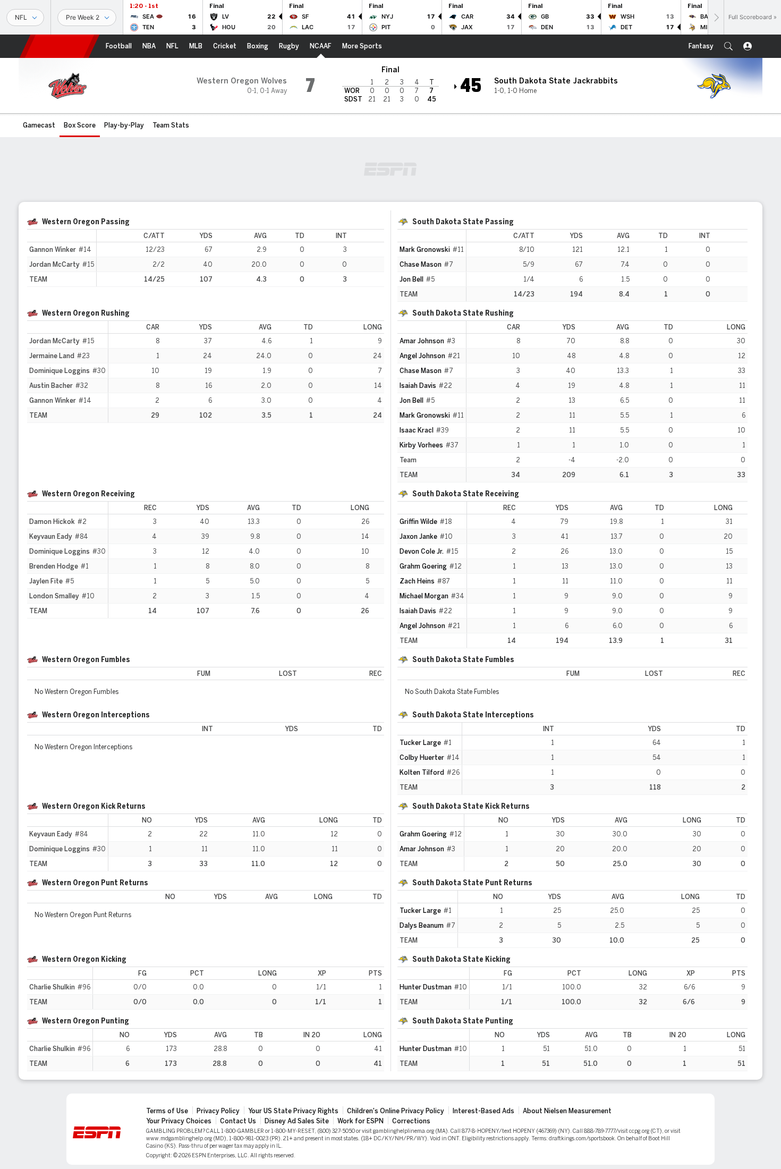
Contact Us (238, 1121)
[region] (240, 258)
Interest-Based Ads (483, 1111)
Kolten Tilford (422, 772)
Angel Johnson (422, 356)
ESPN (59, 46)
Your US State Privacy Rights (293, 1111)
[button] (728, 46)
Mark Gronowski (425, 249)
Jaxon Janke (418, 536)
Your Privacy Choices (178, 1121)
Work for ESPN (360, 1121)
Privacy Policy (218, 1111)
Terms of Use (167, 1111)
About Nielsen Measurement (567, 1111)
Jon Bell (411, 279)
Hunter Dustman (426, 987)
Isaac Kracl (417, 430)
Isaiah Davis (418, 385)
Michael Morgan (424, 596)
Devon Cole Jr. (422, 551)
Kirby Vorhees (421, 445)
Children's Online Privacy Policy (395, 1111)
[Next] (716, 17)
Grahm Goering (423, 566)
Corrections (411, 1121)
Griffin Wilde (418, 522)
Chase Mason (421, 264)
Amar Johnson (422, 341)
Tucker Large (420, 743)
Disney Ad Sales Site (297, 1121)
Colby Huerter (422, 757)
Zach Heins (417, 581)
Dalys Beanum (422, 925)
